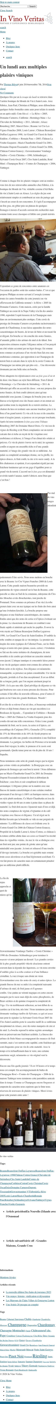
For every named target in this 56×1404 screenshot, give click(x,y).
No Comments (7, 92)
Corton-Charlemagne (24, 1335)
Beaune (3, 1170)
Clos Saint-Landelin (19, 1179)
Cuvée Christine (34, 1183)
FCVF (16, 1340)
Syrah (11, 1365)
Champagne (17, 1324)
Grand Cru (24, 1345)
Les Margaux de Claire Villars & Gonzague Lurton (30, 1300)
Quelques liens (13, 1395)
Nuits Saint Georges (43, 1349)
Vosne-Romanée (7, 1369)
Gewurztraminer (9, 1345)
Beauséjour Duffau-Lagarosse (21, 1170)
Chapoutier (32, 1325)
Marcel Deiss (4, 1350)
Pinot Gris (4, 1356)
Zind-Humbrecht (21, 1370)
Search (32, 6)
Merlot (13, 1349)
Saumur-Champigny (34, 1361)
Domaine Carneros (20, 1187)
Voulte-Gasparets (17, 1204)
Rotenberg (9, 1199)
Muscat (29, 1349)
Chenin (27, 1331)
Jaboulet (34, 1191)
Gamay (22, 1340)
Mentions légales (8, 1277)
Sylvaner (31, 1199)
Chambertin (36, 1319)
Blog (8, 1387)
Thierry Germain (29, 1365)
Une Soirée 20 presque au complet (22, 1304)
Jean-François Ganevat (46, 1345)
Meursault (21, 1349)
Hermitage (33, 1345)
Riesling (40, 1356)
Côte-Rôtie (37, 1335)
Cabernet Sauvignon (15, 1319)
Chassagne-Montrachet (12, 1330)
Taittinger (40, 1199)
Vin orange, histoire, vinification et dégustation (28, 1296)
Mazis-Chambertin (25, 1195)
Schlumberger (20, 1199)
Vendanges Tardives (46, 1365)
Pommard (28, 1356)
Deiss (8, 1187)
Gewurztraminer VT (20, 1191)
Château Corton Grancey (27, 1174)
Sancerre (21, 1361)
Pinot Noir (16, 1356)
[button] (6, 10)
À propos (10, 1391)
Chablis (28, 1319)
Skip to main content (9, 2)
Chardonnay (46, 1324)
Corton (23, 1183)
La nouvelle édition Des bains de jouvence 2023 (28, 1292)
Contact (9, 1399)
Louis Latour (11, 1195)
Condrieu (10, 1335)
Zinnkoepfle (32, 1370)
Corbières (15, 1183)
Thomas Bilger (11, 84)
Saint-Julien (12, 1361)
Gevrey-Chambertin (34, 1340)
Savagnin (46, 1362)
